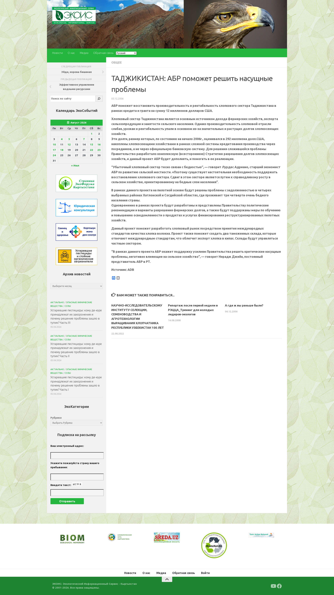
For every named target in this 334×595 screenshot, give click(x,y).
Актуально (57, 302)
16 (99, 144)
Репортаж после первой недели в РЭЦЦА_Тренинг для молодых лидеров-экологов (193, 310)
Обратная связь (103, 52)
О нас (71, 52)
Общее (116, 62)
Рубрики (56, 417)
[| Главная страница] (74, 15)
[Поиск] (99, 99)
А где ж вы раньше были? (244, 305)
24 (54, 155)
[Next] (125, 539)
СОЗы (68, 306)
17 (54, 149)
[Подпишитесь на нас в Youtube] (273, 585)
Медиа (84, 52)
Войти (205, 572)
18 (61, 149)
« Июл (75, 165)
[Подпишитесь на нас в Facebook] (279, 585)
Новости (57, 52)
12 (69, 144)
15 (91, 144)
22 (91, 149)
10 (54, 144)
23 (99, 149)
